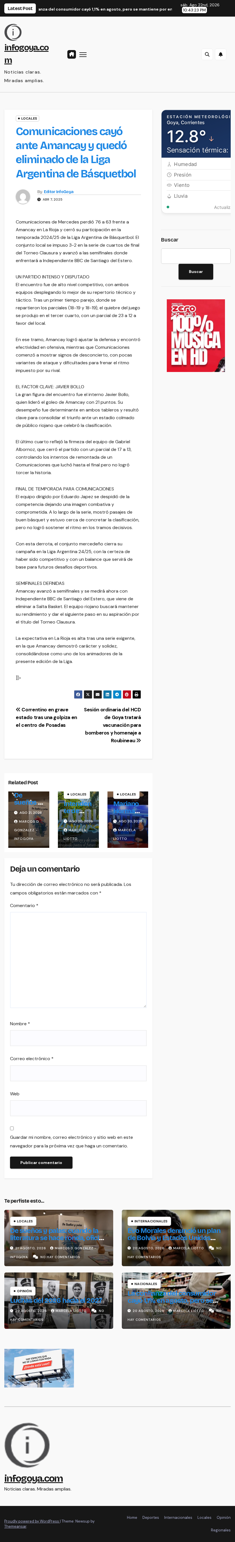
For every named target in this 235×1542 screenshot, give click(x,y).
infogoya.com (33, 1478)
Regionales (221, 1530)
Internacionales (150, 1221)
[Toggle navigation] (83, 54)
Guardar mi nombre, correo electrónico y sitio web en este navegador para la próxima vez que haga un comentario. (71, 1141)
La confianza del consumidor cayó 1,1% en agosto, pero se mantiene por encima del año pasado (172, 1304)
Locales (29, 118)
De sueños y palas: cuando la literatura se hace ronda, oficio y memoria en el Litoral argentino (56, 1241)
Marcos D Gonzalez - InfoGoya (26, 830)
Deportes (150, 1517)
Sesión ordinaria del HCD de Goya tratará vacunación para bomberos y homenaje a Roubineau (112, 725)
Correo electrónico (32, 1059)
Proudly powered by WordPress (32, 1521)
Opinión (24, 1291)
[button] (207, 54)
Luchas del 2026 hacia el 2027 (56, 1300)
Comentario (24, 905)
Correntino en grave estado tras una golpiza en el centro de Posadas (46, 717)
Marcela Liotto (189, 1248)
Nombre (20, 1024)
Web (14, 1094)
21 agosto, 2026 (31, 1248)
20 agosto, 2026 (149, 1248)
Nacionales (145, 1284)
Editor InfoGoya (59, 191)
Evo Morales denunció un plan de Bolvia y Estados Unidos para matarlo (174, 1238)
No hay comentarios (60, 1257)
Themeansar (15, 1526)
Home (132, 1517)
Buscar (170, 240)
